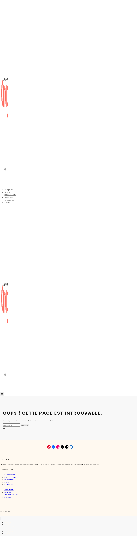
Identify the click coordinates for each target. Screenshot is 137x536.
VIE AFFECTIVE (9, 200)
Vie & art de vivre (9, 484)
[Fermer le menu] (0, 518)
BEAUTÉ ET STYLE (10, 195)
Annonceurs (7, 497)
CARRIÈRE (7, 203)
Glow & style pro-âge (10, 477)
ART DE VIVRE (8, 197)
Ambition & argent (9, 479)
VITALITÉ (7, 192)
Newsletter (7, 492)
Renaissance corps (9, 474)
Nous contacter (9, 490)
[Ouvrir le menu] (2, 394)
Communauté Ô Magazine (11, 495)
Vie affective (7, 482)
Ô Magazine (8, 190)
